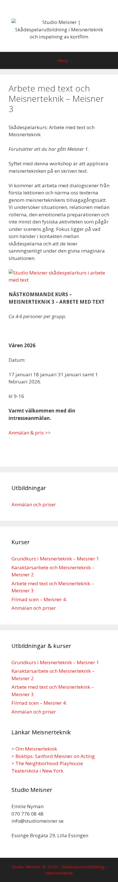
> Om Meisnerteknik (34, 748)
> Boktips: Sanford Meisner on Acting (53, 756)
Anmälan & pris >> (30, 432)
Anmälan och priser (33, 504)
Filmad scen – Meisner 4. (39, 599)
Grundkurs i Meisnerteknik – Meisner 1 (55, 558)
